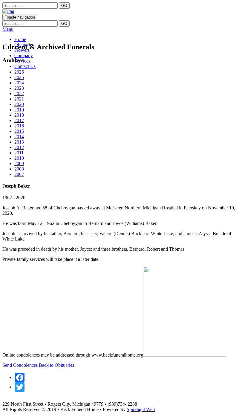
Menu (7, 29)
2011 (19, 152)
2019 (19, 109)
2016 (19, 125)
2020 (19, 104)
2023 (19, 88)
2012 (19, 147)
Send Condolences (20, 365)
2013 (19, 141)
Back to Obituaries (56, 365)
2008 (19, 168)
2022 (19, 93)
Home (20, 39)
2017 (19, 120)
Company (23, 55)
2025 (19, 77)
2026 (19, 71)
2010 (19, 158)
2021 (19, 98)
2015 (19, 131)
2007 (19, 174)
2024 (19, 82)
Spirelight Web (141, 409)
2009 (19, 163)
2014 (19, 136)
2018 (19, 115)
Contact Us (25, 66)
